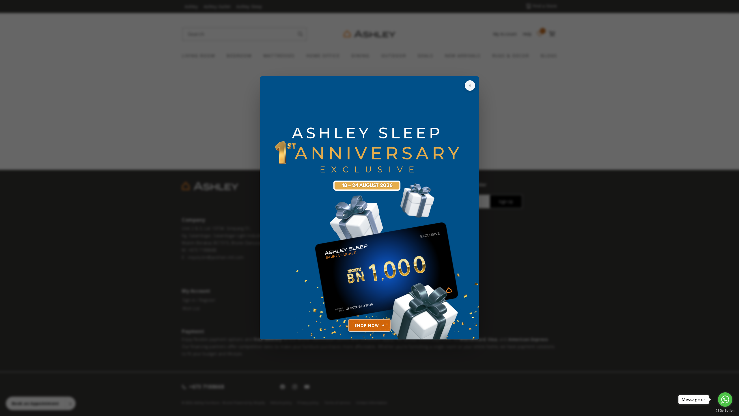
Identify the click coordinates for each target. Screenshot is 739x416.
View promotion (369, 208)
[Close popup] (470, 85)
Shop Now (366, 325)
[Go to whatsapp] (725, 399)
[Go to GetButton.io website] (725, 410)
